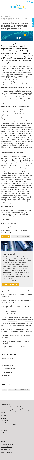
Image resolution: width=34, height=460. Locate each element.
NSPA (10, 389)
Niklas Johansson (16, 281)
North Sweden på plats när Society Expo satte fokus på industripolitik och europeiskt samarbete (16, 324)
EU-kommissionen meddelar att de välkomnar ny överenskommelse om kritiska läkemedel (16, 330)
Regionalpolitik (25, 236)
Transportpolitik (7, 365)
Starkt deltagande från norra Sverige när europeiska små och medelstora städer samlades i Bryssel (17, 319)
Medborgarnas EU (8, 379)
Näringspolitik (7, 372)
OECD (4, 389)
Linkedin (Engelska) (6, 452)
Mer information (11, 284)
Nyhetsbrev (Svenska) (7, 444)
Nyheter (6, 16)
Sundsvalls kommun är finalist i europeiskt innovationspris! (16, 295)
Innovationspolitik (15, 236)
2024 (11, 16)
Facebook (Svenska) (6, 447)
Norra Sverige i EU (8, 359)
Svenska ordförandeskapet (21, 389)
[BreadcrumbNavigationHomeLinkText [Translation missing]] (1, 16)
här (16, 223)
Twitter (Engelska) (6, 450)
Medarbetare (4, 433)
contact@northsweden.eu (8, 423)
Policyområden (5, 436)
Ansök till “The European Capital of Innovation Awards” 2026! (14, 313)
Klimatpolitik (6, 375)
